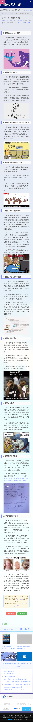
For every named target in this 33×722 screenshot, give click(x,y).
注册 (31, 10)
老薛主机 (28, 717)
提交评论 (27, 709)
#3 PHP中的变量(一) (9, 676)
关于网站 (20, 715)
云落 (25, 719)
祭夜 (16, 715)
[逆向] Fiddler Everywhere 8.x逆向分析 (14, 689)
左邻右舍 (15, 717)
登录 (26, 10)
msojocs (9, 20)
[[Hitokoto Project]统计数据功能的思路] (25, 639)
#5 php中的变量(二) (9, 671)
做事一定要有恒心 (25, 629)
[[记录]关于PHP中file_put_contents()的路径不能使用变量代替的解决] (9, 639)
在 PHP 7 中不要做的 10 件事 (11, 18)
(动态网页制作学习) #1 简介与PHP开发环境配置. (17, 684)
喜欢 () (12, 613)
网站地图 (21, 717)
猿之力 (6, 13)
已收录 (17, 22)
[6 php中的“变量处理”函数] (9, 656)
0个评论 (23, 22)
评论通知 (18, 708)
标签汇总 (26, 715)
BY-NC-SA (20, 599)
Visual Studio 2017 (8, 629)
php (11, 13)
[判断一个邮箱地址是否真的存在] (25, 656)
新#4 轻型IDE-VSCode (10, 674)
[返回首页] (2, 13)
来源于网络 (19, 20)
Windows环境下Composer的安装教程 (13, 687)
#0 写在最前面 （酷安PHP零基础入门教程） (16, 679)
